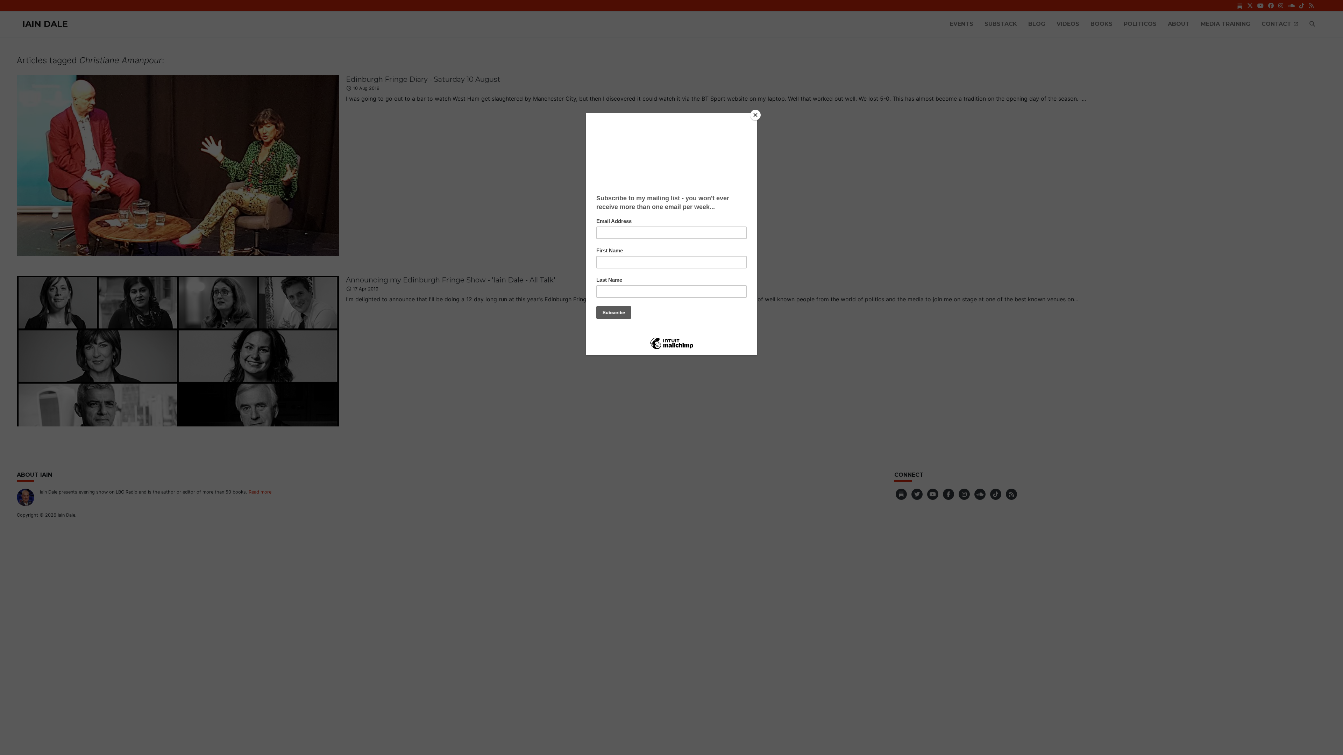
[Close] (755, 115)
